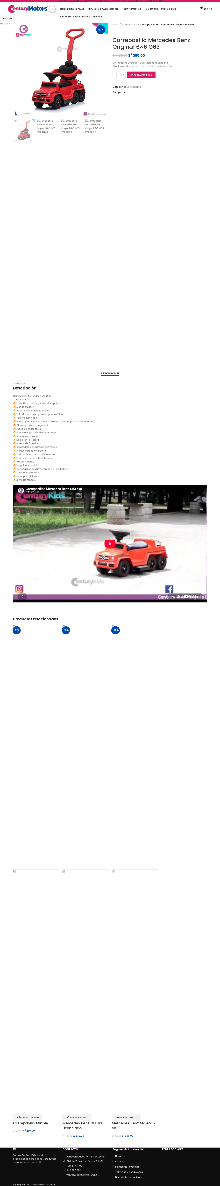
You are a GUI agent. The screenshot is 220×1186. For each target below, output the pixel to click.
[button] (27, 1117)
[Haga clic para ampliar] (19, 111)
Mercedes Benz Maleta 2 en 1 (134, 1126)
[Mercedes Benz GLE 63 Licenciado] (85, 747)
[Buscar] (194, 9)
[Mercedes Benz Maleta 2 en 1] (135, 747)
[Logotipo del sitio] (32, 8)
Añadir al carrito (141, 74)
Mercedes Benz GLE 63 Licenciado (82, 1126)
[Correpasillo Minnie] (36, 747)
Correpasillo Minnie (30, 1123)
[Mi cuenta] (188, 9)
